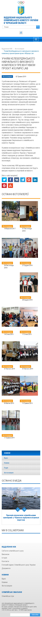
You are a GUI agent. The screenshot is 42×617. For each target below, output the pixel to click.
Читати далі (11, 211)
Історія (4, 558)
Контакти (5, 561)
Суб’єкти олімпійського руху (13, 551)
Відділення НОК (7, 49)
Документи (6, 568)
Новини (6, 463)
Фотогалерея (19, 49)
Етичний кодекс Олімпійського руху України (18, 565)
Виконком (5, 554)
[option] (21, 504)
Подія (6, 468)
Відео (6, 458)
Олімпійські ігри (8, 596)
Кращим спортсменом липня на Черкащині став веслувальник (21, 516)
